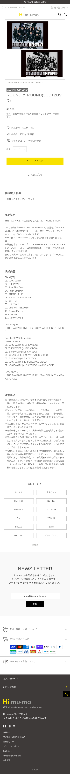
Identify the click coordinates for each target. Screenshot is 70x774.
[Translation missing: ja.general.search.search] (59, 14)
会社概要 (6, 760)
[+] (25, 149)
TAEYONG (18, 535)
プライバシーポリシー (20, 582)
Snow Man (18, 509)
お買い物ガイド (10, 678)
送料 (9, 114)
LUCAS (18, 527)
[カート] (65, 14)
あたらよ (18, 492)
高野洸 (51, 527)
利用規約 (38, 582)
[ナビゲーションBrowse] (3, 15)
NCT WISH (51, 509)
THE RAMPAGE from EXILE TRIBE (24, 82)
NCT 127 (51, 501)
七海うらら (51, 492)
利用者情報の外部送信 (12, 756)
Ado (18, 518)
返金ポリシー (8, 742)
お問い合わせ (9, 687)
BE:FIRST (18, 501)
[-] (15, 149)
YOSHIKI (51, 518)
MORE (35, 545)
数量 (9, 149)
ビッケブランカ (51, 535)
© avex (35, 770)
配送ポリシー (8, 751)
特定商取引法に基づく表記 (14, 737)
